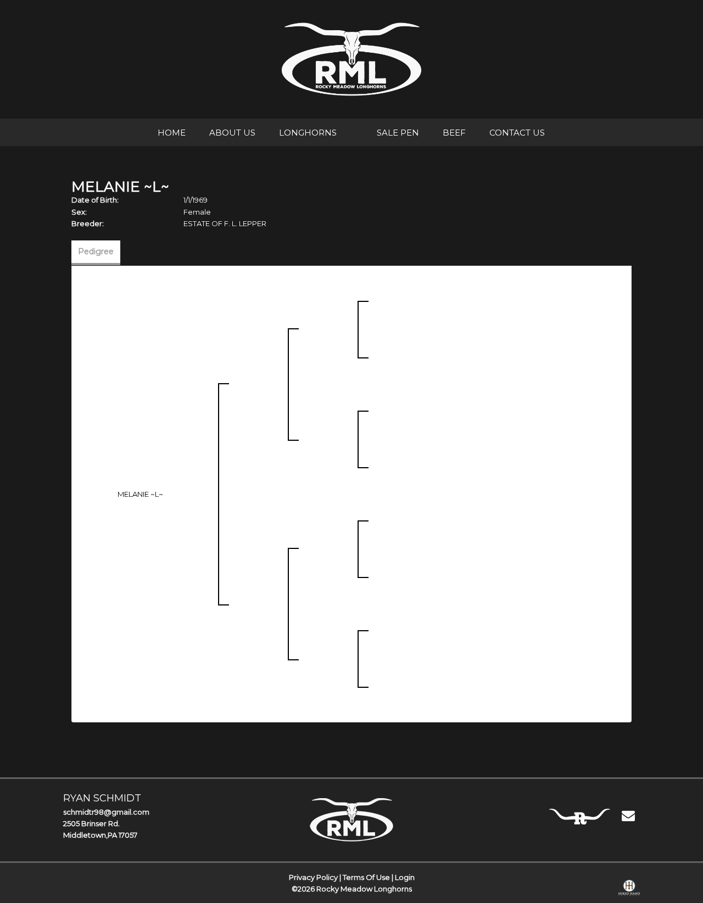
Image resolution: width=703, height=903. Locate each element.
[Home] (351, 819)
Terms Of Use (366, 877)
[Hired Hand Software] (629, 889)
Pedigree (96, 251)
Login (405, 877)
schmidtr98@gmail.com (106, 811)
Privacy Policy (313, 877)
